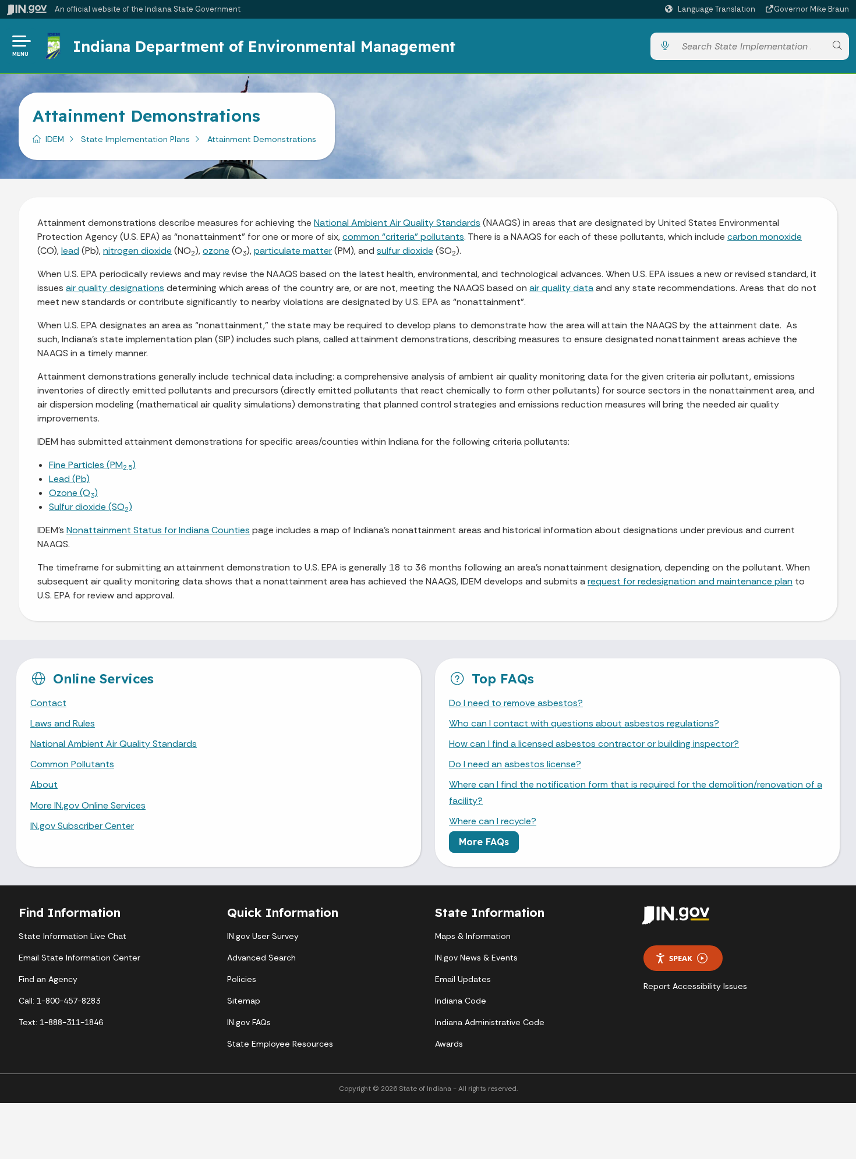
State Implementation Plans (135, 139)
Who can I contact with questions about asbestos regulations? (584, 723)
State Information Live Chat (72, 936)
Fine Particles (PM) (92, 465)
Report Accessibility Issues (695, 986)
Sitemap (243, 1000)
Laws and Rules (62, 723)
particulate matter (293, 250)
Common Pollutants (72, 764)
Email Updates (463, 979)
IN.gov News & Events (476, 957)
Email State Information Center (79, 957)
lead (70, 250)
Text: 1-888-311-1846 (61, 1022)
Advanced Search (261, 957)
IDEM (54, 139)
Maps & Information (473, 936)
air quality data (561, 288)
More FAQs (484, 842)
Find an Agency (48, 979)
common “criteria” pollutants (403, 237)
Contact (48, 703)
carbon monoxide (764, 237)
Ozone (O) (73, 493)
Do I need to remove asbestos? (516, 703)
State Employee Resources (280, 1044)
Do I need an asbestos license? (515, 764)
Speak (680, 958)
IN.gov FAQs (249, 1022)
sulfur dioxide (405, 250)
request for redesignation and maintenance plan (690, 581)
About (44, 784)
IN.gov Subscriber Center (82, 826)
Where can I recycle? (492, 821)
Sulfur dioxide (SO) (90, 507)
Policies (241, 979)
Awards (449, 1044)
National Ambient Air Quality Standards (397, 223)
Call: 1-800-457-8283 (59, 1000)
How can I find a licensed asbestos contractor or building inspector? (594, 744)
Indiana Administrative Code (489, 1022)
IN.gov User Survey (263, 936)
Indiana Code (460, 1000)
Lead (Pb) (69, 479)
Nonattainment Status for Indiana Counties (158, 530)
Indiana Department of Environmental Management (264, 46)
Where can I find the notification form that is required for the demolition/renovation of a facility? (635, 792)
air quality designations (115, 288)
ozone (216, 250)
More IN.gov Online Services (88, 805)
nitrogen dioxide (137, 250)
